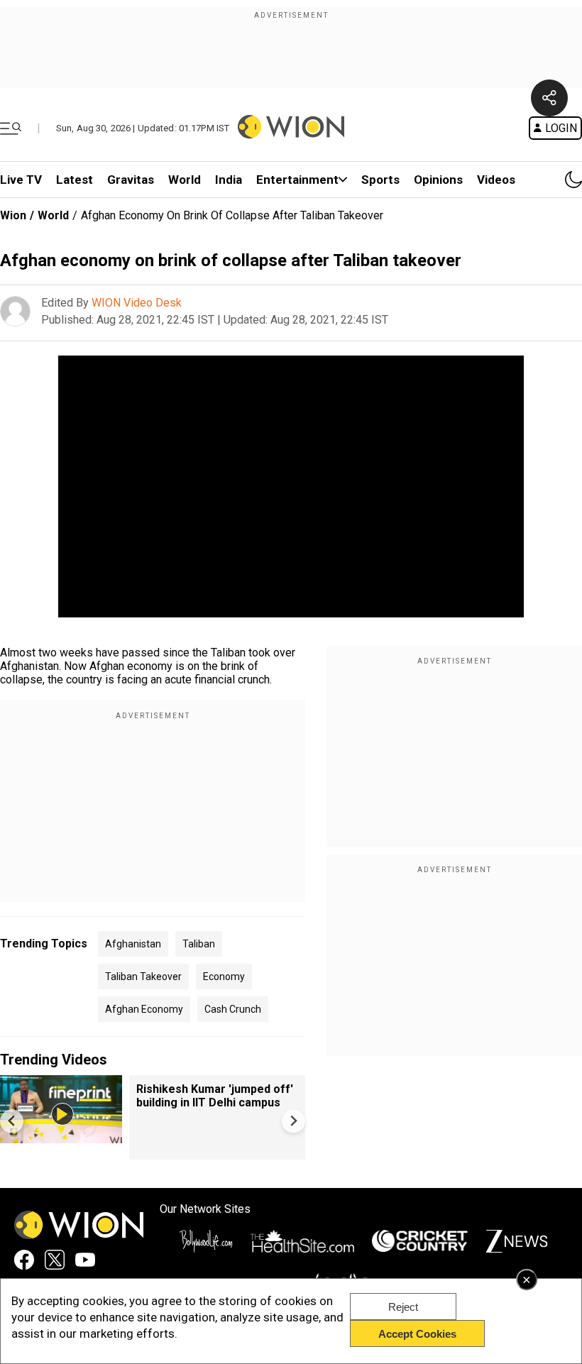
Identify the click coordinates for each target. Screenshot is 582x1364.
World (184, 179)
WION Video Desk (137, 302)
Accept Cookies (417, 1334)
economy (224, 976)
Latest (74, 179)
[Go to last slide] (11, 1121)
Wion (13, 215)
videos (496, 179)
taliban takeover (143, 976)
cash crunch (232, 1009)
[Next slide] (293, 1121)
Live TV (21, 179)
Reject (403, 1307)
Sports (380, 179)
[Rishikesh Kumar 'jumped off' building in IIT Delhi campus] (61, 1136)
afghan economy (144, 1009)
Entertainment (297, 179)
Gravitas (130, 179)
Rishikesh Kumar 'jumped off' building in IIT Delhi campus (214, 1095)
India (228, 179)
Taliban (198, 944)
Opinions (438, 179)
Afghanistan (133, 944)
